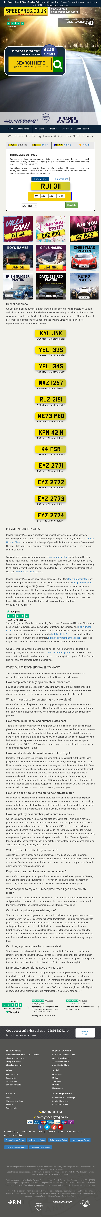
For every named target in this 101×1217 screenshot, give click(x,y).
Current (63, 144)
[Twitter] (47, 1127)
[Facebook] (40, 1127)
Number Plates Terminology (63, 1097)
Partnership (11, 1078)
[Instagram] (60, 1127)
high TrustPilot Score (61, 634)
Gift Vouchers (11, 1081)
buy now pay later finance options (65, 637)
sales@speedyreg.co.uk (65, 11)
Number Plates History (61, 1101)
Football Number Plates (61, 1058)
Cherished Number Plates (16, 1147)
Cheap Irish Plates (13, 1061)
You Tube (58, 1074)
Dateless (19, 144)
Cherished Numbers (14, 1065)
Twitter (57, 1085)
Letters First (40, 178)
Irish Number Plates (37, 1140)
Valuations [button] (40, 128)
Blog (56, 1078)
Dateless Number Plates (40, 1147)
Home (10, 128)
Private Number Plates (15, 1140)
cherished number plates (58, 652)
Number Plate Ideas (24, 571)
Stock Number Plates (60, 1065)
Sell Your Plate (12, 1074)
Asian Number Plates (60, 1061)
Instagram (58, 1088)
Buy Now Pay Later (13, 1085)
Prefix (41, 144)
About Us (9, 1104)
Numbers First (61, 178)
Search (70, 205)
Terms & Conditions (35, 1132)
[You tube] (54, 1127)
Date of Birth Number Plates (63, 1055)
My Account (20, 1132)
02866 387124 (59, 8)
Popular (85, 144)
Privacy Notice (51, 1132)
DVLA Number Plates (58, 1140)
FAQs (8, 1097)
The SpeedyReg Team (14, 1101)
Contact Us (67, 128)
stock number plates (77, 578)
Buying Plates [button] (23, 128)
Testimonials (11, 1108)
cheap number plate (82, 582)
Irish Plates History (60, 1104)
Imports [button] (53, 128)
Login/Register (82, 128)
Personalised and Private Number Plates (22, 1055)
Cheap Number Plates (15, 1058)
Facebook (57, 1081)
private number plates (56, 556)
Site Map (76, 1132)
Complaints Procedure (13, 1135)
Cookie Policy (65, 1132)
